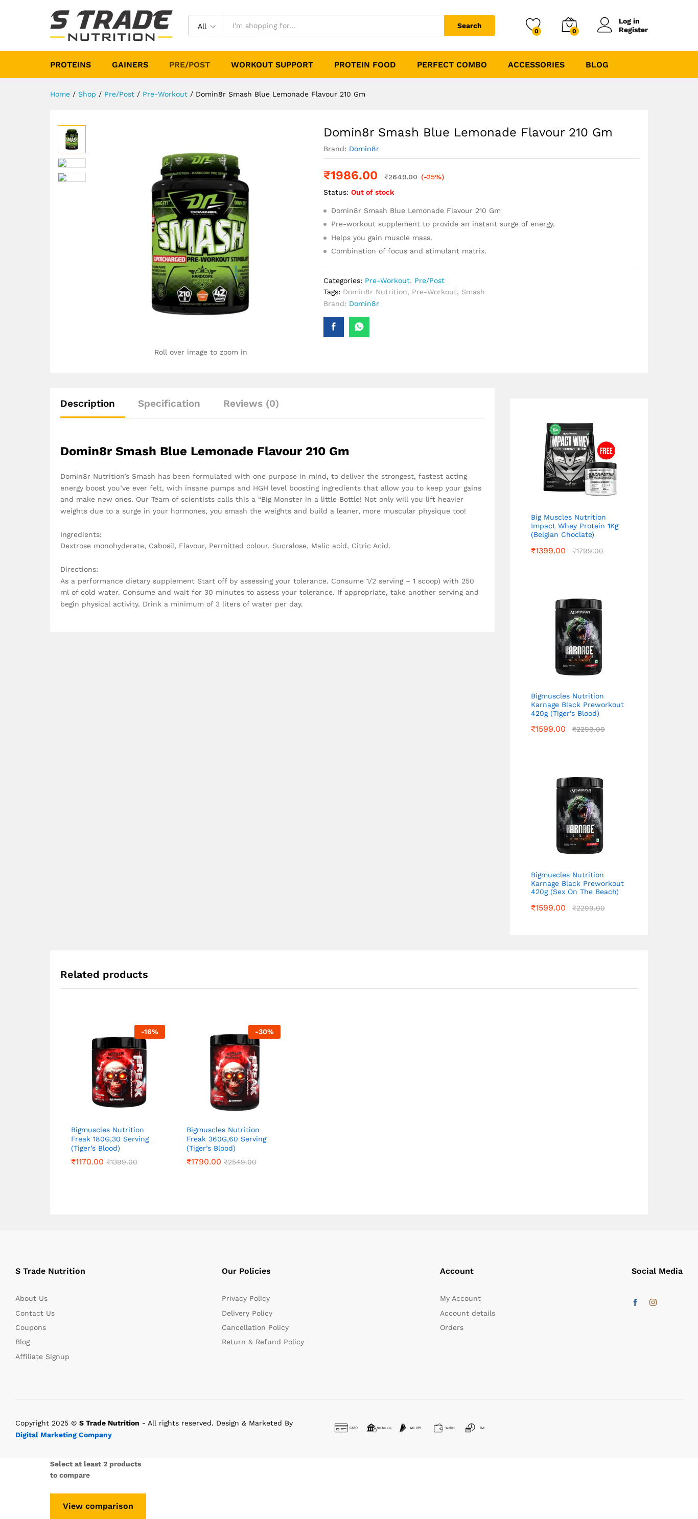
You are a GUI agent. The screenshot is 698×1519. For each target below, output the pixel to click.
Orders (451, 1327)
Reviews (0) (251, 403)
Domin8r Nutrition (375, 292)
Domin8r (364, 149)
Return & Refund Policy (263, 1342)
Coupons (30, 1327)
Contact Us (35, 1313)
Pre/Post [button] (189, 65)
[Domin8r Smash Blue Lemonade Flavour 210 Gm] (333, 327)
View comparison (98, 1506)
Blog (597, 65)
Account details (467, 1313)
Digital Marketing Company (63, 1435)
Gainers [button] (130, 65)
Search (469, 25)
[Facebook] (635, 1302)
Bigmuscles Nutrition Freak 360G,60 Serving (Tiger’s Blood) (226, 1139)
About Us (31, 1298)
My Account (460, 1298)
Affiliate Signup (42, 1356)
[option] (118, 1109)
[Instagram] (653, 1303)
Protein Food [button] (365, 65)
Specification (169, 403)
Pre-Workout (387, 280)
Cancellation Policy (255, 1327)
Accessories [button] (536, 65)
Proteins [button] (70, 65)
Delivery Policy (247, 1313)
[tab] (92, 408)
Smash (473, 292)
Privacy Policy (246, 1298)
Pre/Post (429, 280)
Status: (335, 192)
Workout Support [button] (272, 65)
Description (87, 403)
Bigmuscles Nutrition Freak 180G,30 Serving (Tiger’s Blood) (110, 1139)
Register (633, 30)
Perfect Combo (452, 65)
